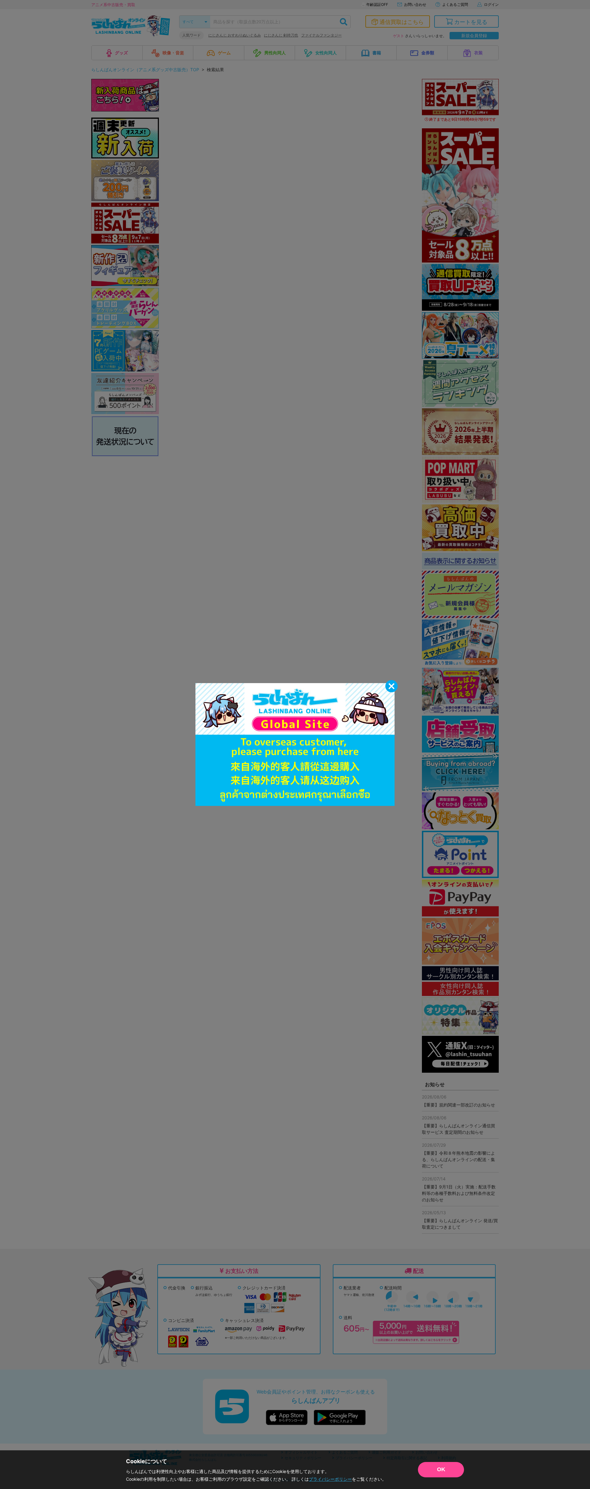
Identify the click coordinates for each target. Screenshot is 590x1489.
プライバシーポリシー (330, 1479)
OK (441, 1469)
